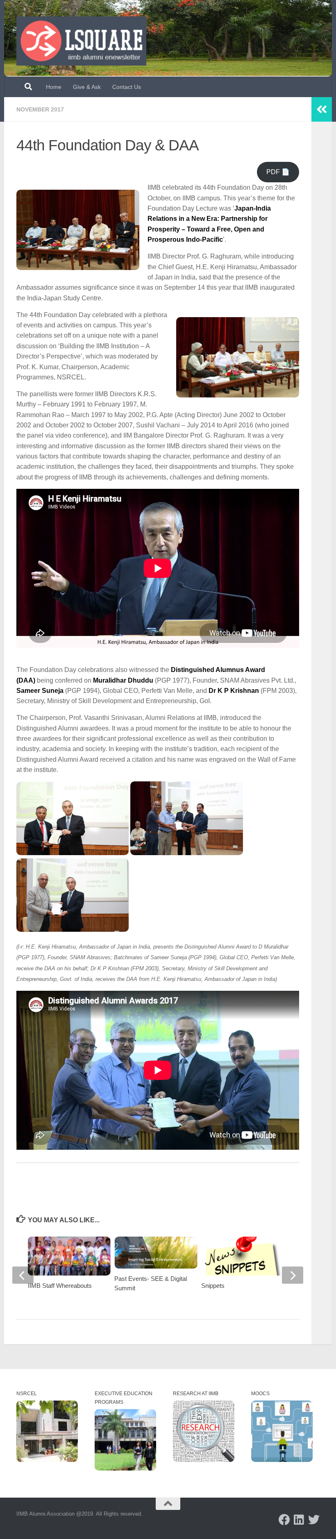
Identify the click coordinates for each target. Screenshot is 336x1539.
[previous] (23, 1275)
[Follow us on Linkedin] (299, 1519)
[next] (292, 1275)
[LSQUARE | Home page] (81, 41)
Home (53, 87)
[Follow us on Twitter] (314, 1519)
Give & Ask (87, 87)
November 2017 (40, 109)
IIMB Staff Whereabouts (60, 1285)
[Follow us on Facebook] (284, 1519)
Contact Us (126, 87)
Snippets (213, 1285)
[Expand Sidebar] (321, 109)
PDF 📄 (278, 171)
